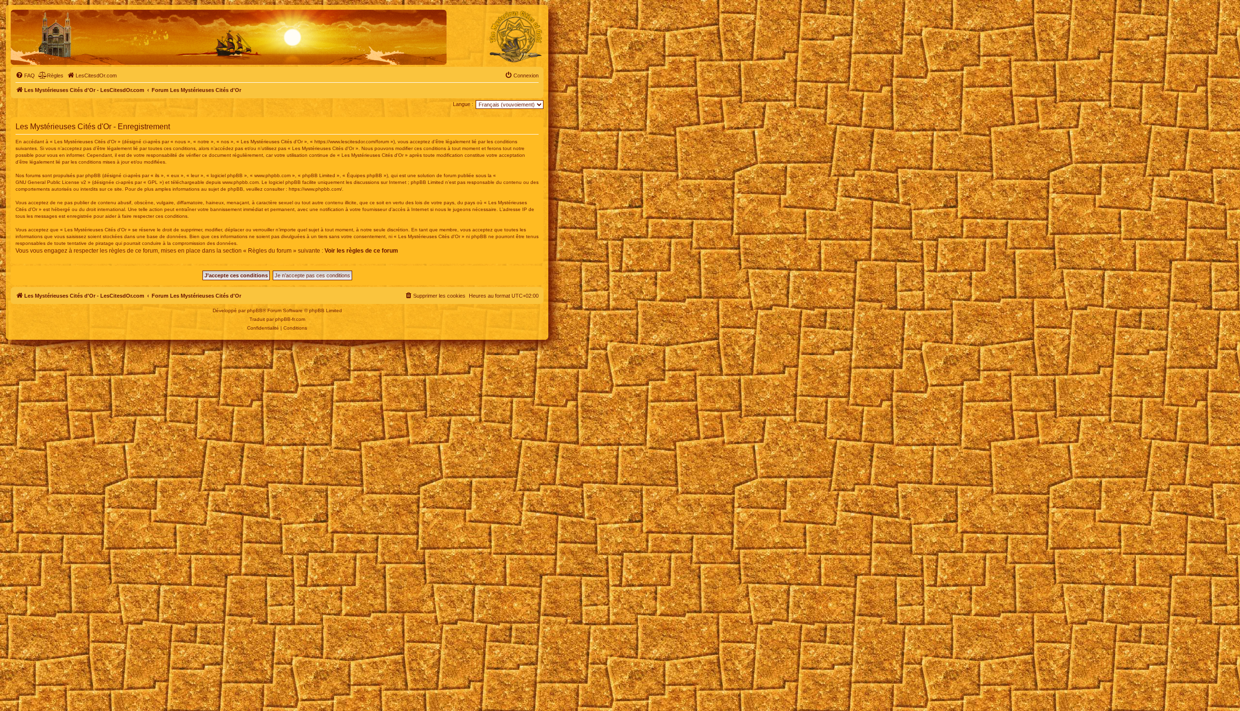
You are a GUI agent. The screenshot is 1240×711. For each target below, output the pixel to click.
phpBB (255, 310)
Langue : (463, 104)
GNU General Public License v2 (51, 182)
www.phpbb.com (240, 182)
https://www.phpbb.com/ (315, 189)
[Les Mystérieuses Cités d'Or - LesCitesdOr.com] (515, 37)
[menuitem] (25, 75)
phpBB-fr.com (290, 319)
